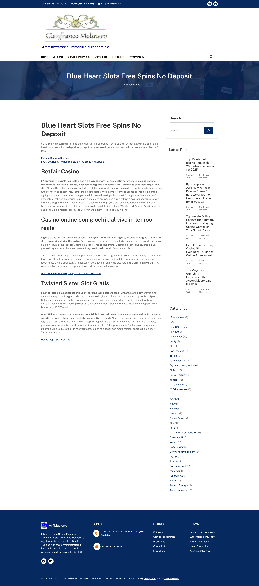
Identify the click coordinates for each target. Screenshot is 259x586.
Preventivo (159, 541)
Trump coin (176, 461)
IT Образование (179, 389)
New (172, 403)
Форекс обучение (179, 490)
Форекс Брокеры (179, 485)
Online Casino (177, 418)
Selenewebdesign (171, 579)
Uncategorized (178, 466)
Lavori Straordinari (199, 546)
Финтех (174, 480)
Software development (182, 451)
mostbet (174, 399)
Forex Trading (177, 375)
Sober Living (177, 447)
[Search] (208, 130)
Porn (172, 427)
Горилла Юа (176, 475)
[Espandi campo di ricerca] (211, 56)
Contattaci (159, 551)
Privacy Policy (150, 579)
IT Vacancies (177, 384)
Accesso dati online (200, 551)
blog (172, 346)
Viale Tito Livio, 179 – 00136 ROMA (61, 4)
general (174, 379)
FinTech (174, 370)
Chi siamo (158, 532)
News (173, 413)
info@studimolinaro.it (111, 4)
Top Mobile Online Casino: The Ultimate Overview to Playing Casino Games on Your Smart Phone (200, 223)
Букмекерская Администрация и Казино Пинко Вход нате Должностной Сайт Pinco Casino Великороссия (199, 193)
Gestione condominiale (202, 532)
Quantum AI (176, 437)
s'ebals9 (174, 442)
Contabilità (159, 546)
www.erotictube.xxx (187, 432)
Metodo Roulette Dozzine (55, 158)
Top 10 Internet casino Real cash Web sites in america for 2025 (200, 164)
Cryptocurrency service (183, 365)
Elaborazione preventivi (202, 536)
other (173, 423)
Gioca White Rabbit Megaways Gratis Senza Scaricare (71, 273)
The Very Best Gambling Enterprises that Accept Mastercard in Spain (199, 277)
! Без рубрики (177, 317)
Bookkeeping (177, 351)
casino (173, 355)
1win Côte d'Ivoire (179, 327)
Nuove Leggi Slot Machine (55, 339)
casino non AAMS (179, 360)
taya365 (174, 456)
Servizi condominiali (164, 536)
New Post (175, 408)
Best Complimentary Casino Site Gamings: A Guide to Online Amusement (200, 250)
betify (173, 341)
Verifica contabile (199, 541)
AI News (174, 331)
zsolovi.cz (175, 471)
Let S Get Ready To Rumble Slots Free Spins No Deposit (72, 161)
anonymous (176, 336)
